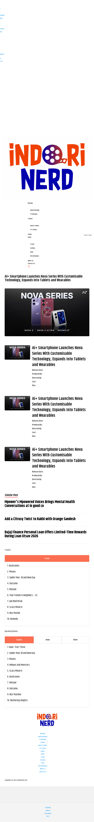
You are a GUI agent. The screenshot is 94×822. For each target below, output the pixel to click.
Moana (12, 572)
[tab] (47, 558)
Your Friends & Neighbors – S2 (23, 595)
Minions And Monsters (19, 665)
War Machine (15, 694)
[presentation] (47, 558)
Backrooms (14, 566)
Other (43, 754)
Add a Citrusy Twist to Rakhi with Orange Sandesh (40, 519)
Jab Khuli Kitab (15, 601)
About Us (43, 768)
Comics (43, 751)
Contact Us (42, 771)
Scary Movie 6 (15, 607)
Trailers (42, 742)
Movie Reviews (42, 736)
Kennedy (14, 619)
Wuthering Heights (19, 700)
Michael (12, 589)
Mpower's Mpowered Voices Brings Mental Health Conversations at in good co (40, 504)
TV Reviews (42, 739)
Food (42, 763)
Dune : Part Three (17, 647)
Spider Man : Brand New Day (22, 577)
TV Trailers (42, 748)
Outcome (13, 583)
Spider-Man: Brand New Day (22, 653)
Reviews (42, 733)
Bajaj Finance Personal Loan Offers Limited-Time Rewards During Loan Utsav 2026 (46, 534)
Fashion (42, 760)
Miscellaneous (42, 766)
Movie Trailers (42, 745)
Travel (43, 757)
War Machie (14, 613)
